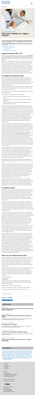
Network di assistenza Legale (11, 374)
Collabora (7, 368)
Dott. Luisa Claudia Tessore (6, 31)
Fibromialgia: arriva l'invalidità (9, 324)
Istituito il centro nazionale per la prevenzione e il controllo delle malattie (16, 340)
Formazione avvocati (9, 376)
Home (3, 6)
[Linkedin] (11, 297)
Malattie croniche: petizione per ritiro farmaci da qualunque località (16, 316)
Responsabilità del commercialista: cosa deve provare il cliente (17, 356)
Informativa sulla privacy (10, 381)
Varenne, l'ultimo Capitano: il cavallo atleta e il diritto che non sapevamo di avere (17, 358)
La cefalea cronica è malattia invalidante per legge (14, 332)
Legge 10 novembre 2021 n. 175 (8, 46)
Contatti (6, 365)
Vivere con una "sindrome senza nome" (9, 50)
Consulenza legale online (10, 375)
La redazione (7, 366)
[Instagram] (5, 384)
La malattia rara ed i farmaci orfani (9, 47)
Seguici (6, 367)
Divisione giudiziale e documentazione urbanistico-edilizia (16, 354)
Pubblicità (7, 373)
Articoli (5, 6)
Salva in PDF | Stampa (7, 300)
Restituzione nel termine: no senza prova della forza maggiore (17, 351)
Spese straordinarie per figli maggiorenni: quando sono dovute (17, 352)
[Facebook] (9, 297)
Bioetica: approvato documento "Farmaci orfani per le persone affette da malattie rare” (17, 309)
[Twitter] (7, 297)
